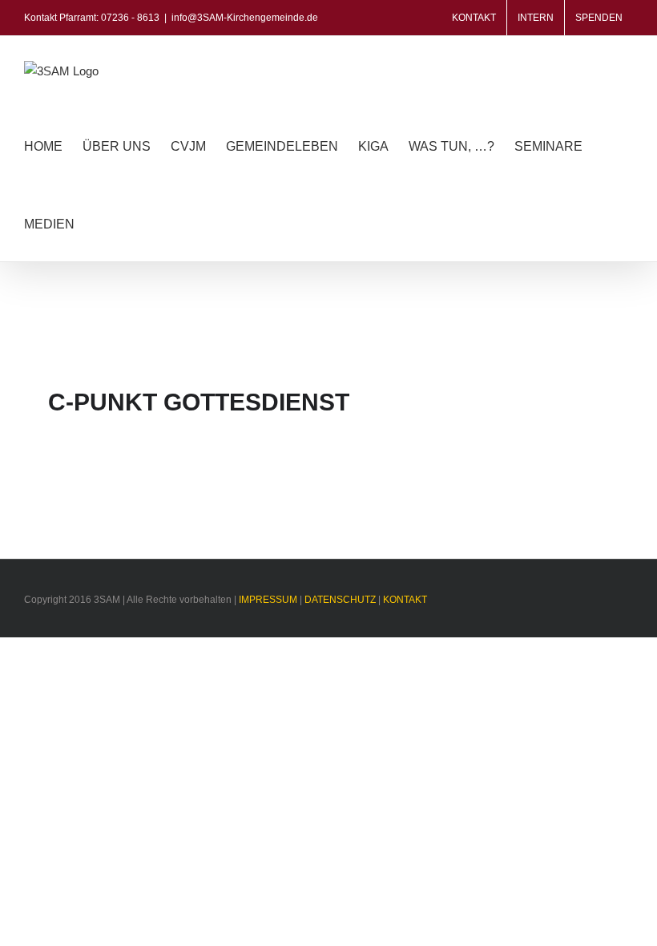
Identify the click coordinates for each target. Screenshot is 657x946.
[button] (99, 222)
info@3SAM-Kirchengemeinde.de (244, 17)
